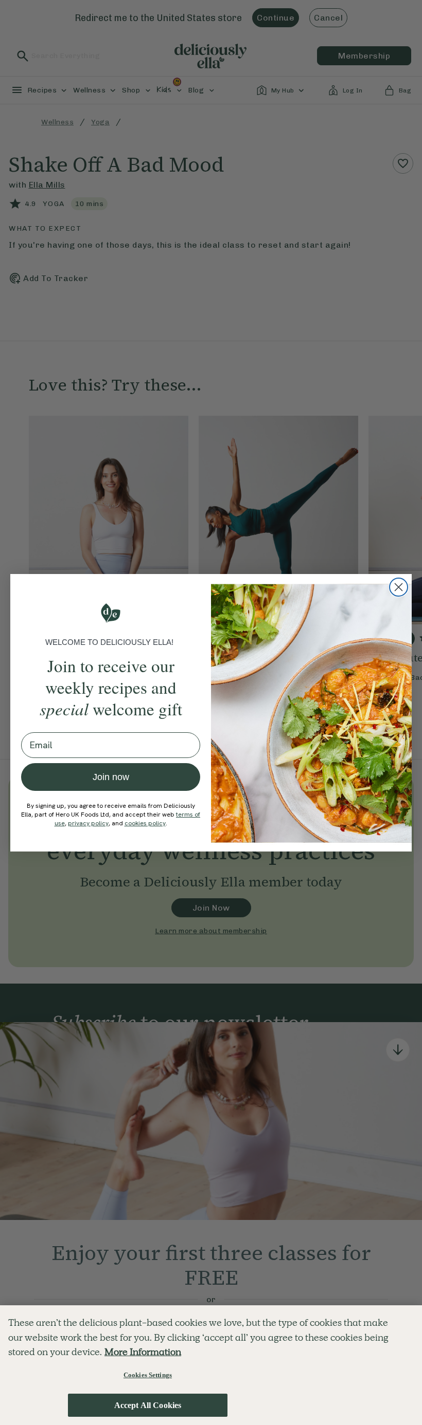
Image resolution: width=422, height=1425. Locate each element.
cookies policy (145, 823)
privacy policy (88, 823)
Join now (111, 777)
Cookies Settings (148, 1375)
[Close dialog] (399, 587)
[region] (211, 1365)
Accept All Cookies (148, 1405)
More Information (142, 1351)
